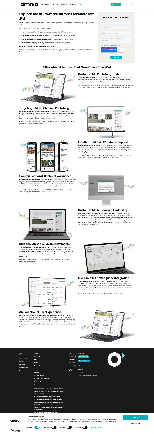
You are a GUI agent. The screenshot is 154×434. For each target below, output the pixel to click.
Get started (116, 4)
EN (126, 4)
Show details (94, 427)
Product (45, 4)
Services (55, 4)
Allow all (135, 417)
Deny (135, 429)
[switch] (54, 427)
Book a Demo (83, 361)
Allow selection (135, 423)
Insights (64, 4)
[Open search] (132, 4)
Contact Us (83, 357)
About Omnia (74, 4)
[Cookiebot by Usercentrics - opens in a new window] (15, 430)
